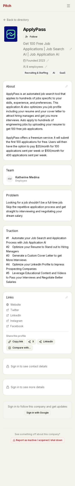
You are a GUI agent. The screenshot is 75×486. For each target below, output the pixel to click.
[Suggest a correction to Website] (66, 297)
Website (15, 304)
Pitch (7, 6)
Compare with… (21, 347)
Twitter (14, 310)
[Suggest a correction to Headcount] (46, 67)
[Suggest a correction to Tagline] (71, 49)
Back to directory (18, 19)
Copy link (17, 341)
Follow (34, 36)
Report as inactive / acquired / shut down (39, 440)
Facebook (16, 326)
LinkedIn (15, 315)
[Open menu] (68, 5)
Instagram (16, 320)
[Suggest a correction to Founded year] (48, 61)
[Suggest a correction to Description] (66, 86)
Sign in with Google (38, 412)
